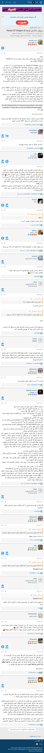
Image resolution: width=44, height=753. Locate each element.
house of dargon (37, 36)
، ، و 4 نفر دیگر (30, 484)
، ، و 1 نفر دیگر (29, 251)
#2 (2, 141)
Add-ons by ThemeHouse (35, 751)
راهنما (41, 744)
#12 (2, 525)
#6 (2, 267)
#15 (2, 622)
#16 (2, 652)
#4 (2, 210)
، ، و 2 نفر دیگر (28, 194)
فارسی (36, 741)
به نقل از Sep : (37, 595)
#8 (2, 349)
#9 (2, 378)
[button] (42, 741)
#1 (2, 53)
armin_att (38, 34)
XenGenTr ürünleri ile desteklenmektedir (32, 749)
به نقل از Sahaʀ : (37, 311)
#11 (2, 502)
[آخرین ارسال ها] (2, 2)
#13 (2, 558)
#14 (2, 591)
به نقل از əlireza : (36, 529)
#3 (2, 167)
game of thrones (17, 34)
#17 (2, 691)
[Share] (4, 53)
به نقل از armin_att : (36, 214)
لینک (10, 101)
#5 (2, 243)
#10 (2, 403)
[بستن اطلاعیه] (3, 17)
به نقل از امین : (37, 299)
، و (32, 125)
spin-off (9, 65)
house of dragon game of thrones (20, 36)
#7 (2, 295)
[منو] (41, 2)
